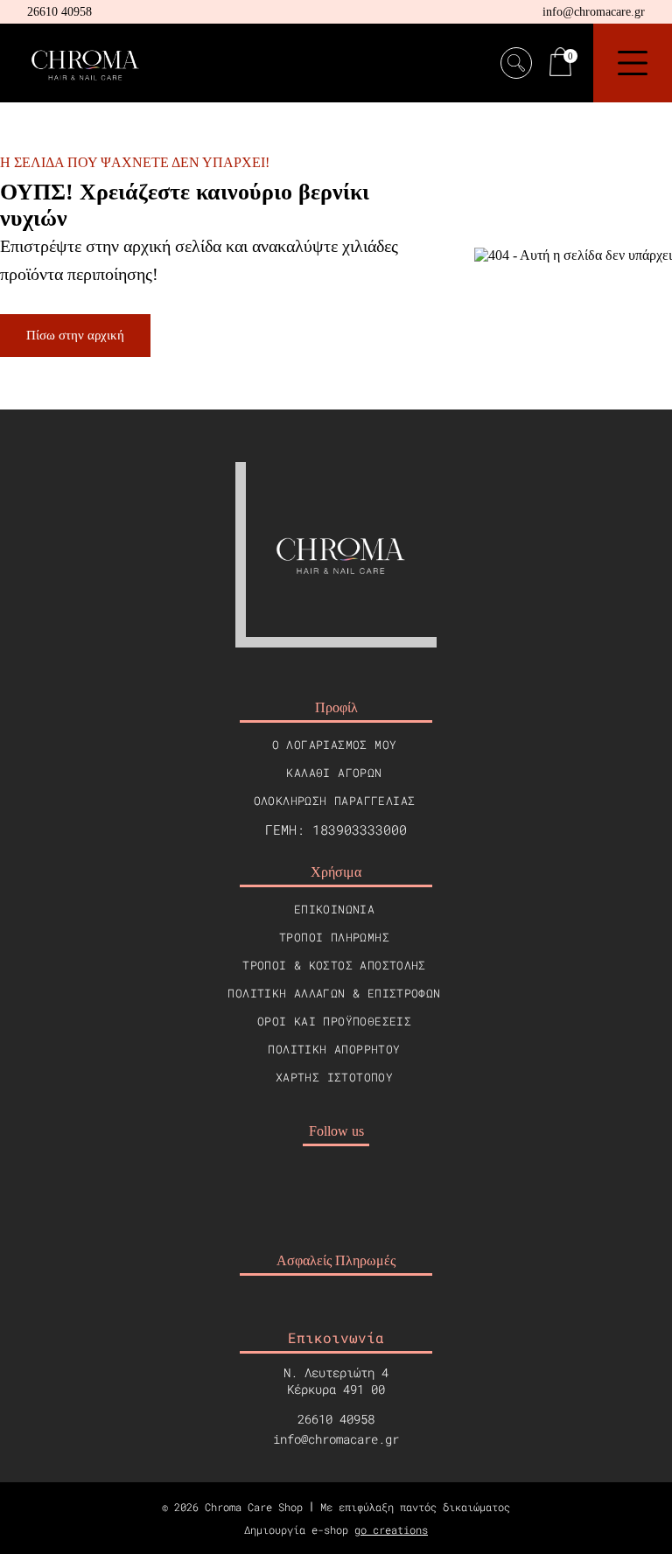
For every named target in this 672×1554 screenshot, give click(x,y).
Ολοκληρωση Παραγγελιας (335, 800)
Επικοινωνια (334, 909)
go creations (391, 1529)
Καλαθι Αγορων (334, 772)
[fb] (315, 1186)
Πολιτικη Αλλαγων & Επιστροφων (334, 993)
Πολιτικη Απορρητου (334, 1049)
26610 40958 (59, 11)
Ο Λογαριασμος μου (334, 744)
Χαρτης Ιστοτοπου (334, 1077)
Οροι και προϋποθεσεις (334, 1021)
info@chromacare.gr (593, 11)
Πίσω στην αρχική (75, 335)
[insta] (357, 1186)
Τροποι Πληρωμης (334, 937)
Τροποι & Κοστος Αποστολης (334, 965)
